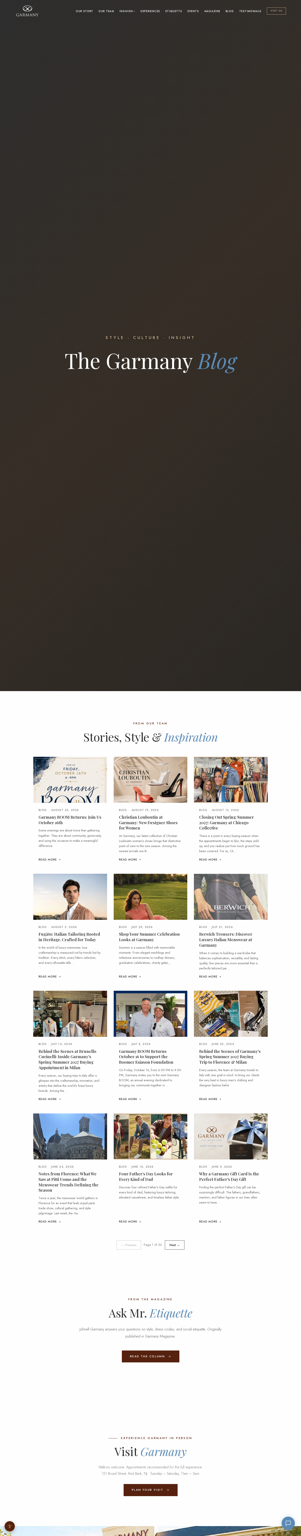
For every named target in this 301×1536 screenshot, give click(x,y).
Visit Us (276, 10)
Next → (174, 1245)
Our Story (84, 11)
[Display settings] (9, 1526)
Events (193, 11)
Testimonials (250, 11)
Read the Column (147, 1356)
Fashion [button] (126, 11)
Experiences (150, 11)
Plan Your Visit (147, 1490)
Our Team (106, 11)
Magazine (212, 11)
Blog (230, 11)
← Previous (128, 1245)
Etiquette (173, 11)
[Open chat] (288, 1523)
